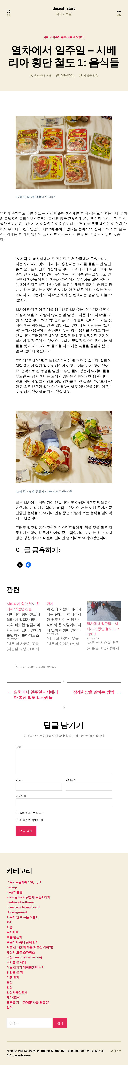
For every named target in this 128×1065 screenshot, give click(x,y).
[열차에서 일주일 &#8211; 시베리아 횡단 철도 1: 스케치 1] (104, 611)
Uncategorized (17, 912)
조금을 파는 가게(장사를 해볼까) (28, 1002)
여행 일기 (13, 977)
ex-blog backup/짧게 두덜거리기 (28, 897)
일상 (9, 987)
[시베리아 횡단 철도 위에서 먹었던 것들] (24, 626)
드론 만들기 (14, 937)
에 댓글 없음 (91, 75)
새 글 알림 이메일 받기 (32, 820)
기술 (9, 927)
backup (12, 887)
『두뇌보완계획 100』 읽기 (25, 882)
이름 (19, 779)
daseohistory (63, 8)
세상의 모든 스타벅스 (21, 952)
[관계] (64, 626)
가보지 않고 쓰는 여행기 (23, 917)
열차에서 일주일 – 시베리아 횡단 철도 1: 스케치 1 (103, 629)
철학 (9, 1007)
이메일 (70, 779)
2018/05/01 (67, 75)
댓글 (19, 746)
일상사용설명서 (17, 992)
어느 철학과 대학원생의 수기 (25, 967)
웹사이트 (21, 796)
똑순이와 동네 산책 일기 (23, 942)
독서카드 (12, 932)
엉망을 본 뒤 (15, 972)
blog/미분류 (14, 892)
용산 (9, 982)
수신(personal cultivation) (24, 957)
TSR (23, 667)
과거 (9, 922)
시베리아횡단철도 (46, 667)
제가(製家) (13, 997)
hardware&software (20, 902)
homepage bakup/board (23, 907)
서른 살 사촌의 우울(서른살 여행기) (64, 37)
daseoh (38, 75)
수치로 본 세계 (16, 962)
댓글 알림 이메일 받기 (32, 812)
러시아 (31, 667)
